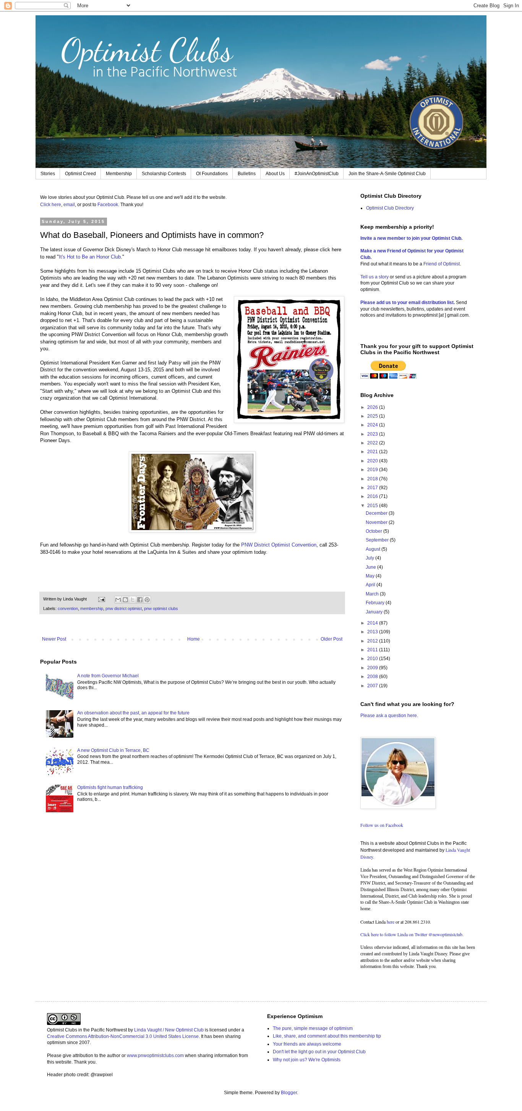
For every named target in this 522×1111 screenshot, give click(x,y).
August (373, 549)
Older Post (331, 639)
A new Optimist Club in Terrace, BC (113, 750)
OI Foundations (212, 173)
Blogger (289, 1092)
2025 (373, 416)
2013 (373, 631)
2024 (373, 425)
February (376, 602)
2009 (373, 667)
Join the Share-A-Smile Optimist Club (387, 173)
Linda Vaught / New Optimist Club (169, 1030)
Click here (50, 204)
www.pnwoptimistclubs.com (155, 1055)
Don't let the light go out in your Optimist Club (319, 1051)
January (375, 612)
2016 (373, 496)
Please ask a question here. (389, 715)
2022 (373, 443)
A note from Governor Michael (108, 675)
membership (91, 608)
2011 (373, 649)
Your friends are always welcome (307, 1044)
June (371, 567)
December (377, 513)
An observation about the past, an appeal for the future (133, 713)
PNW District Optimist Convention (278, 545)
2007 (373, 685)
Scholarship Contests (164, 173)
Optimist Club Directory (390, 208)
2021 (373, 451)
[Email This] (118, 599)
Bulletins (247, 173)
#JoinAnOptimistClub (317, 173)
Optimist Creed (80, 173)
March (373, 594)
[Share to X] (132, 599)
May (371, 576)
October (374, 531)
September (378, 540)
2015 (373, 505)
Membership (119, 173)
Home (193, 639)
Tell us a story (375, 277)
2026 (373, 407)
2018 (373, 478)
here (390, 922)
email (69, 204)
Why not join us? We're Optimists (306, 1059)
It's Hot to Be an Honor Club (90, 257)
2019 (373, 469)
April (371, 584)
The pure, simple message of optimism (313, 1028)
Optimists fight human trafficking (110, 787)
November (377, 522)
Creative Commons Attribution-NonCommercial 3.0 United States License (123, 1036)
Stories (48, 173)
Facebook (107, 204)
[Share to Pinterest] (147, 599)
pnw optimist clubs (161, 608)
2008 (373, 676)
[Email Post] (101, 599)
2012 (373, 641)
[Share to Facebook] (140, 599)
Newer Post (54, 639)
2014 (373, 623)
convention (68, 608)
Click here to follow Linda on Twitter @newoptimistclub (411, 934)
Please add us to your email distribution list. (407, 302)
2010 (373, 658)
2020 (373, 461)
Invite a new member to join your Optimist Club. (411, 238)
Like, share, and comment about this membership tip (327, 1036)
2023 (373, 434)
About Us (275, 173)
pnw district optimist (123, 608)
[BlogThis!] (125, 599)
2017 (373, 487)
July (370, 558)
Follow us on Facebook (381, 825)
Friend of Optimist (441, 264)
